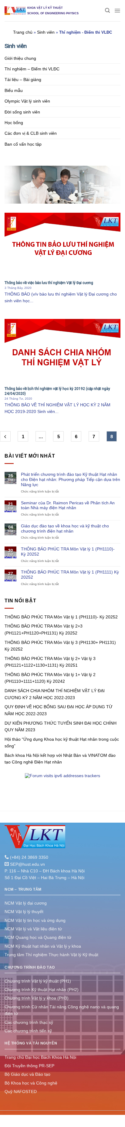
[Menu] (117, 11)
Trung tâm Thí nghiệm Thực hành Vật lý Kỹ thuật (51, 954)
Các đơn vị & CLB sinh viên (31, 133)
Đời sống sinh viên (22, 112)
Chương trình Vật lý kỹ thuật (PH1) (38, 981)
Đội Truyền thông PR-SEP (29, 1065)
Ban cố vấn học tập (23, 144)
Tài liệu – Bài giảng (23, 79)
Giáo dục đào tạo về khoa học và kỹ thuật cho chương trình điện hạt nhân (65, 528)
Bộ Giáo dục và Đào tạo (27, 1074)
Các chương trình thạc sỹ (29, 1022)
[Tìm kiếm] (107, 10)
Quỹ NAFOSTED (21, 1091)
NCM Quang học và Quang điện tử (38, 937)
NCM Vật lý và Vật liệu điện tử (33, 928)
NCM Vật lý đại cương (26, 903)
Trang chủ (22, 32)
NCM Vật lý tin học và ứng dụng (35, 920)
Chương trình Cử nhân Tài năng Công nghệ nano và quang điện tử (62, 1010)
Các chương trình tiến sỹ (28, 1030)
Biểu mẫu (14, 90)
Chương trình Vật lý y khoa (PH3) (37, 998)
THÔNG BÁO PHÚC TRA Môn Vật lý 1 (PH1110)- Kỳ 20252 (68, 552)
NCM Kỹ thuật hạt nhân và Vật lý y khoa (43, 946)
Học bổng (14, 122)
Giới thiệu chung (20, 58)
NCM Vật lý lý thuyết (24, 911)
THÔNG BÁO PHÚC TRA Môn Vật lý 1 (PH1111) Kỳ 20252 (70, 575)
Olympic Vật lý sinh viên (27, 101)
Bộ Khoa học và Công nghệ (31, 1083)
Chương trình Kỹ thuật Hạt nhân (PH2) (42, 989)
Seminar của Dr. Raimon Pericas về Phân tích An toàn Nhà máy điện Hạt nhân (68, 505)
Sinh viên (46, 32)
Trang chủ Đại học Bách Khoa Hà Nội (40, 1057)
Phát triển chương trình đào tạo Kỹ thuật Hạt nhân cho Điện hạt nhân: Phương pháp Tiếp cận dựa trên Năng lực (70, 479)
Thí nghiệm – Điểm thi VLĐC (32, 68)
